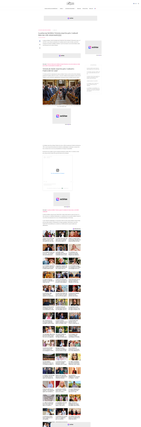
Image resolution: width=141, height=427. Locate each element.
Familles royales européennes (51, 8)
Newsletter (85, 8)
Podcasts (91, 8)
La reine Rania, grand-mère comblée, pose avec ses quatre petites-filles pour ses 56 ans (93, 72)
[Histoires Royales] (70, 3)
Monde (61, 8)
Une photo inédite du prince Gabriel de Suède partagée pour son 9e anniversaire (93, 69)
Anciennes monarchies (69, 8)
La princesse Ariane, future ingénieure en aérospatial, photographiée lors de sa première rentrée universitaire (93, 77)
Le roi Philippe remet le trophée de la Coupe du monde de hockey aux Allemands (92, 84)
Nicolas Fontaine (42, 37)
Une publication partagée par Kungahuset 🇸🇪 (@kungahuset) (57, 188)
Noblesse (79, 8)
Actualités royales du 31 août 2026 (92, 80)
